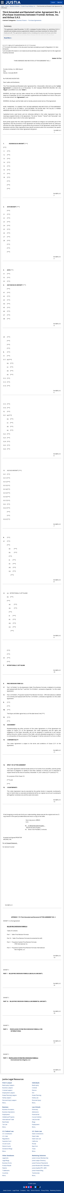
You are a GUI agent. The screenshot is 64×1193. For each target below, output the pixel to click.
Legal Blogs (5, 1160)
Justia (2, 6)
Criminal (34, 1088)
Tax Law (4, 1124)
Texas (34, 1149)
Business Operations (8, 1112)
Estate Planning (36, 1095)
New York (35, 1146)
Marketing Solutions (39, 1155)
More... (4, 1103)
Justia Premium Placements (40, 1163)
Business (5, 1107)
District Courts (6, 1146)
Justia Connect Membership (40, 1158)
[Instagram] (31, 1187)
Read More (7, 38)
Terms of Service (35, 1190)
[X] (38, 1187)
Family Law (35, 1098)
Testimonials (36, 1173)
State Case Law (36, 1139)
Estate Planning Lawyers (9, 1095)
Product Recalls (6, 1165)
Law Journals (36, 1119)
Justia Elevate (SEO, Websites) (40, 1165)
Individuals (35, 1083)
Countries (5, 1173)
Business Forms (7, 1163)
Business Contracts (15, 6)
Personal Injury (36, 1100)
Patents (4, 1168)
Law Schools (36, 1107)
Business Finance (22, 20)
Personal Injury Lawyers (9, 1100)
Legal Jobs (5, 1158)
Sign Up (60, 2)
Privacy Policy (45, 1190)
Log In (53, 2)
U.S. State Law (37, 1131)
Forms (7, 6)
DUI (33, 1093)
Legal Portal (15, 1190)
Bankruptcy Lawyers (8, 1085)
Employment (6, 1114)
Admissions (35, 1112)
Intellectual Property (8, 1117)
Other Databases (8, 1155)
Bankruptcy (35, 1085)
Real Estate (5, 1122)
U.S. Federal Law (8, 1131)
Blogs (33, 1122)
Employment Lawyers (8, 1093)
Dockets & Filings (7, 1149)
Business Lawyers (7, 1088)
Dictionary (35, 1109)
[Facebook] (29, 1187)
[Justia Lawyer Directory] (40, 1187)
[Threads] (33, 1187)
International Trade (8, 1119)
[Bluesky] (35, 1187)
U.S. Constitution (7, 1134)
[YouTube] (26, 1187)
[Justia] (13, 2)
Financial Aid (35, 1114)
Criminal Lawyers (7, 1090)
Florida (34, 1144)
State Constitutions (37, 1134)
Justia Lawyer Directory (39, 1160)
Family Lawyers (6, 1098)
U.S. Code (5, 1136)
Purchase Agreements (34, 20)
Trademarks (6, 1170)
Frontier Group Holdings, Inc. (28, 6)
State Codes (35, 1136)
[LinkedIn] (24, 1187)
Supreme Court (6, 1141)
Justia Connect (7, 1190)
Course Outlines (36, 1117)
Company (23, 1190)
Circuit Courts (6, 1144)
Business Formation (8, 1109)
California (35, 1141)
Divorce (34, 1090)
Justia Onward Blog (37, 1170)
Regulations (5, 1139)
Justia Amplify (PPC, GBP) (39, 1168)
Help (28, 1190)
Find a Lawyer (7, 1083)
